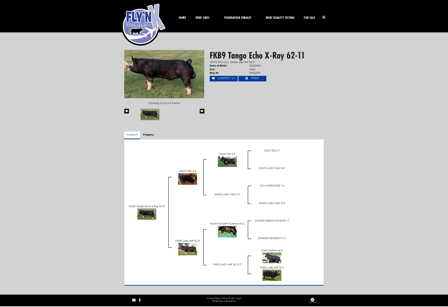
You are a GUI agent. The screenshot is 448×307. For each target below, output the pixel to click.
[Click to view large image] (164, 74)
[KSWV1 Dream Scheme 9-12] (227, 231)
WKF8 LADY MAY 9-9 (272, 203)
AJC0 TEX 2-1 (272, 151)
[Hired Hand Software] (312, 301)
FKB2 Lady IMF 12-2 (272, 268)
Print (254, 78)
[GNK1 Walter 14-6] (271, 258)
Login (238, 298)
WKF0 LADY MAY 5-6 (272, 168)
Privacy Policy (213, 298)
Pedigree (132, 135)
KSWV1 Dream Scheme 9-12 (227, 224)
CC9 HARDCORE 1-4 (272, 186)
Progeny (148, 135)
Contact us (226, 78)
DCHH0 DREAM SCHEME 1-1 (272, 221)
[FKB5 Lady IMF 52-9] (187, 249)
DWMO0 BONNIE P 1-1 (272, 238)
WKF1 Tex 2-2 (227, 154)
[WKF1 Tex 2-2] (227, 161)
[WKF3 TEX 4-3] (187, 179)
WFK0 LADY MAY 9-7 (227, 194)
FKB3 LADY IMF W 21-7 (227, 264)
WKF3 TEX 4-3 (218, 62)
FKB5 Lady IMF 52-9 (242, 62)
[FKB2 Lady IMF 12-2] (271, 275)
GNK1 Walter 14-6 (271, 250)
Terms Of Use (228, 298)
